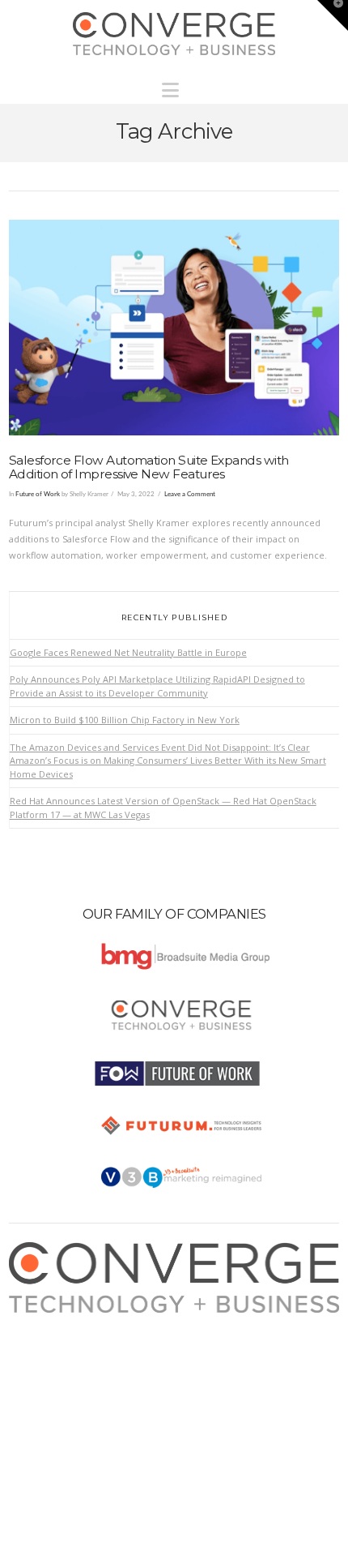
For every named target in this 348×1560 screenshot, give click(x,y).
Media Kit (43, 1337)
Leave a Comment (189, 494)
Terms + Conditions (65, 1353)
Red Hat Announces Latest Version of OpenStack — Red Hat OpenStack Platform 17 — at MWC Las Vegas (163, 808)
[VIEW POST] (174, 327)
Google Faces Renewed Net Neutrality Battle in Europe (128, 652)
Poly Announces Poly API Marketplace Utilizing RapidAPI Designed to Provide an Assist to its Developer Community (157, 686)
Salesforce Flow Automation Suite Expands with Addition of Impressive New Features (149, 467)
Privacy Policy (53, 1368)
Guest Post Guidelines (71, 1384)
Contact (40, 1401)
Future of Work (37, 494)
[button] (174, 86)
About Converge (58, 1320)
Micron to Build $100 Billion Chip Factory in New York (125, 720)
